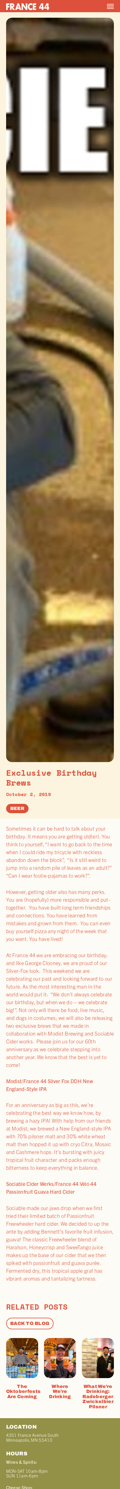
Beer (17, 808)
